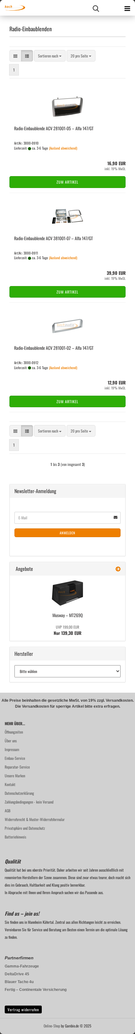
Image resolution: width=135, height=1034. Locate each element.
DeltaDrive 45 (17, 974)
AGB (7, 810)
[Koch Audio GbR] (12, 8)
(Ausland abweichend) (63, 148)
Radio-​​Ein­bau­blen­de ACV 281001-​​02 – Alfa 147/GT (54, 347)
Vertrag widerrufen (23, 1009)
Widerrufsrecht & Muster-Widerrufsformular (35, 819)
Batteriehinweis (15, 836)
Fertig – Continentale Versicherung (36, 989)
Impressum (12, 749)
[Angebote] (118, 568)
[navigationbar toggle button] (127, 8)
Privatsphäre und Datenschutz (25, 828)
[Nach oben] (117, 1024)
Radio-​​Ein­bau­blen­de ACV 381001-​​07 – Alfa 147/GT (53, 238)
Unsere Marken (15, 775)
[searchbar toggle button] (96, 8)
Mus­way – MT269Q (67, 615)
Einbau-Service (15, 758)
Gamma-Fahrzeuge (22, 966)
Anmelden (67, 532)
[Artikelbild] (67, 593)
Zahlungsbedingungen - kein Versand (29, 801)
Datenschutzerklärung (19, 793)
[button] (15, 56)
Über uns (11, 740)
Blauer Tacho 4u (19, 982)
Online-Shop (52, 1025)
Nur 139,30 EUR (67, 630)
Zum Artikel (67, 182)
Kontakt (10, 784)
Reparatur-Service (17, 766)
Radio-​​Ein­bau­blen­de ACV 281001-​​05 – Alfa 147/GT (54, 128)
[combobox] (50, 56)
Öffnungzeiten (14, 732)
